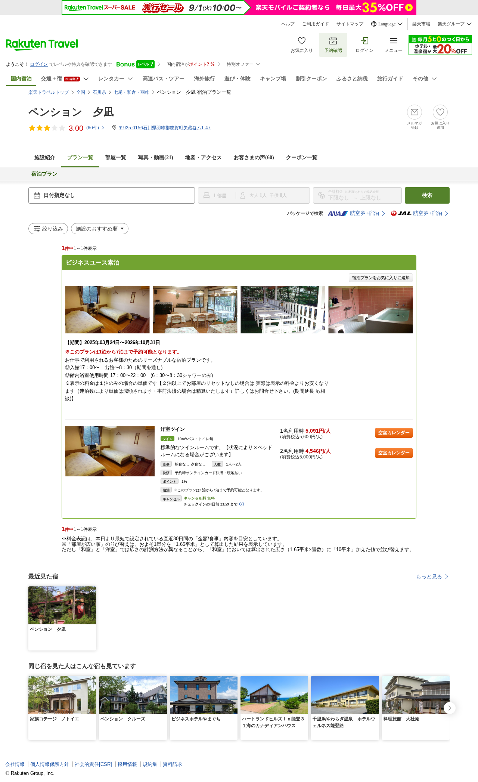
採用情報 (127, 764)
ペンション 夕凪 (71, 112)
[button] (91, 590)
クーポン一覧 (301, 157)
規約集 (150, 764)
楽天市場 (421, 24)
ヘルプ (288, 24)
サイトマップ (349, 24)
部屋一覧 (115, 157)
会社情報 (15, 764)
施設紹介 (44, 157)
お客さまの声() (254, 157)
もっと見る (429, 576)
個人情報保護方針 (49, 764)
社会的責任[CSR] (93, 764)
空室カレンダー (394, 432)
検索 (427, 195)
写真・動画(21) (155, 157)
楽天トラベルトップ (48, 92)
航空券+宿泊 (364, 213)
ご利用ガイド (315, 24)
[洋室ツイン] (110, 451)
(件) (92, 128)
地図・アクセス (203, 157)
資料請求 (172, 764)
